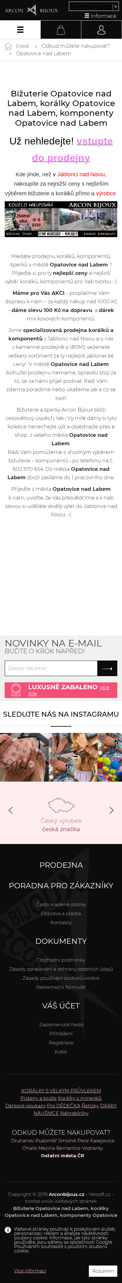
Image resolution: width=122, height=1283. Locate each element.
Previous (11, 813)
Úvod (22, 46)
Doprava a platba (61, 913)
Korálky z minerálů (80, 1098)
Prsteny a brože (38, 1098)
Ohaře (29, 1148)
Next (111, 813)
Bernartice (68, 1148)
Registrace (61, 1043)
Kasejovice (102, 1141)
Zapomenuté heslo (61, 1024)
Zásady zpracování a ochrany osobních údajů (61, 969)
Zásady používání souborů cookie (61, 978)
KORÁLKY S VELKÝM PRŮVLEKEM (61, 1091)
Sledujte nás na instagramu (61, 714)
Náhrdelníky (74, 1113)
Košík (61, 1052)
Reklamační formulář (61, 987)
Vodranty (92, 1148)
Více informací (30, 1271)
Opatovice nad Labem (43, 53)
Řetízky (90, 1106)
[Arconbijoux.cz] (31, 11)
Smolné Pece (73, 1141)
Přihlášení (61, 1034)
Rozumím (103, 1271)
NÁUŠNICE (46, 1113)
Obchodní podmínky (61, 960)
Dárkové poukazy (25, 1106)
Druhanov (22, 1141)
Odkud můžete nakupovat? (76, 46)
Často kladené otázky (61, 904)
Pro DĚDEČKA (63, 1106)
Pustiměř (46, 1141)
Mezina (46, 1148)
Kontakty (61, 922)
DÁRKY (108, 1106)
